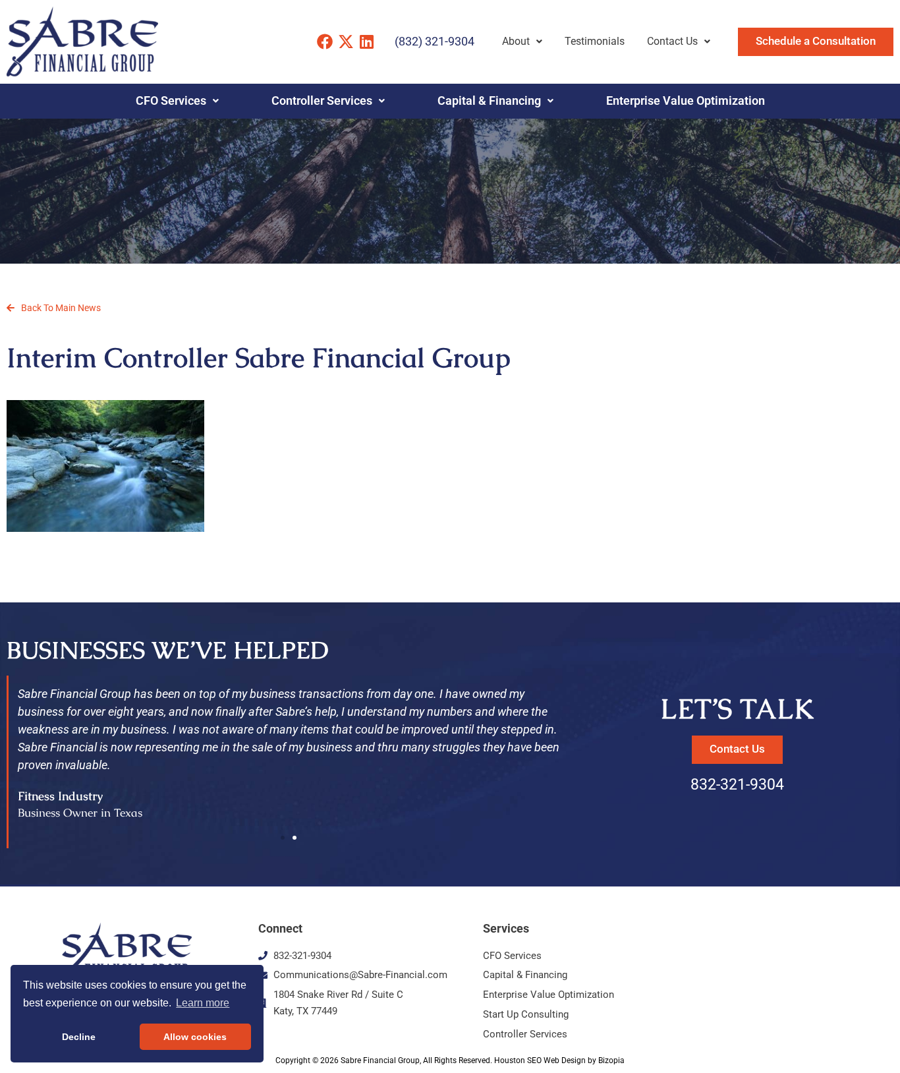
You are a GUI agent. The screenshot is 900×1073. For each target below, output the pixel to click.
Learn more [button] (202, 1002)
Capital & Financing (489, 100)
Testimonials (595, 41)
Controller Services (321, 100)
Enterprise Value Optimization (685, 100)
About (516, 41)
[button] (283, 838)
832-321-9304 (737, 784)
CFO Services (171, 100)
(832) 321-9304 (434, 41)
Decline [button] (79, 1036)
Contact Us (672, 41)
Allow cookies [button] (195, 1036)
